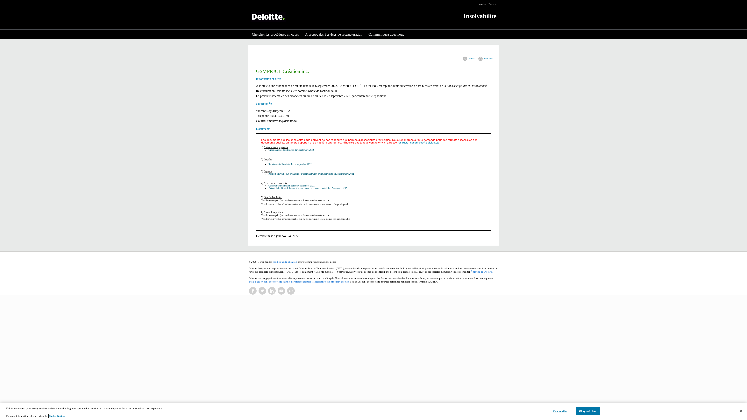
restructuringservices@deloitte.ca (418, 142)
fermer (472, 58)
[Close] (740, 411)
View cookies (560, 411)
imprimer (488, 58)
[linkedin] (272, 291)
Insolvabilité (480, 15)
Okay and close (587, 411)
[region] (373, 411)
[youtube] (281, 291)
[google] (291, 291)
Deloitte (268, 17)
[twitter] (262, 291)
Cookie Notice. (57, 416)
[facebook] (253, 291)
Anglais (482, 4)
